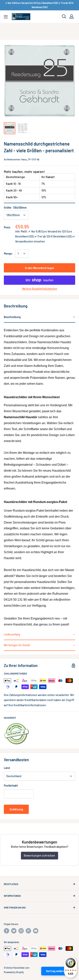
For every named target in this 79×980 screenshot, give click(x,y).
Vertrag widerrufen (58, 971)
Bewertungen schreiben (39, 855)
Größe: (15, 207)
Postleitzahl (11, 785)
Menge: (8, 253)
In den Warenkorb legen (39, 268)
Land (7, 767)
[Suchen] (64, 16)
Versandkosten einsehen (30, 241)
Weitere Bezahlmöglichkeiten (39, 288)
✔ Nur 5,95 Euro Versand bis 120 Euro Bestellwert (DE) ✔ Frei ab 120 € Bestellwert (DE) (39, 5)
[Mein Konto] (71, 16)
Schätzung (16, 809)
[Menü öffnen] (6, 16)
